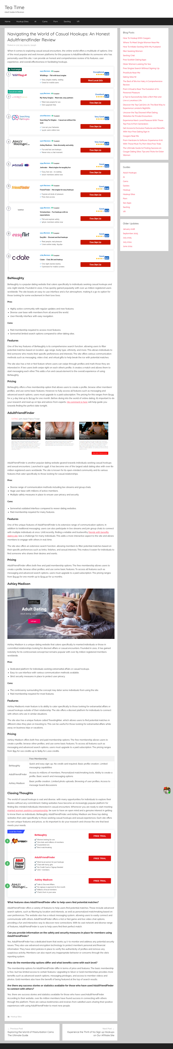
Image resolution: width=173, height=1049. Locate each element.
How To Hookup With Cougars (136, 38)
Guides (126, 185)
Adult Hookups (130, 172)
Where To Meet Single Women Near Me (141, 42)
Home (7, 21)
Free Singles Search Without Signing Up (141, 68)
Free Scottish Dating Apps (134, 60)
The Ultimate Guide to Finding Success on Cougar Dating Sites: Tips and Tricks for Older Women (143, 151)
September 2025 (130, 233)
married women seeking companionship (27, 810)
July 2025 (127, 237)
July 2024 (127, 242)
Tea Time (14, 7)
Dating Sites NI (129, 77)
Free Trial (100, 836)
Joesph (33, 45)
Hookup (126, 190)
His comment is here (77, 402)
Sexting (67, 21)
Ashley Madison (43, 879)
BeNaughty (41, 835)
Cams (45, 21)
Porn (55, 21)
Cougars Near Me (131, 136)
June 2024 (127, 246)
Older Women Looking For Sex (137, 64)
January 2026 (129, 229)
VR (78, 21)
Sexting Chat (129, 55)
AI (35, 21)
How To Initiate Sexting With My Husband (142, 47)
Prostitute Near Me (131, 72)
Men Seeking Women (133, 51)
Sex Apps (127, 203)
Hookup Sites (22, 21)
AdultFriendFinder (45, 857)
